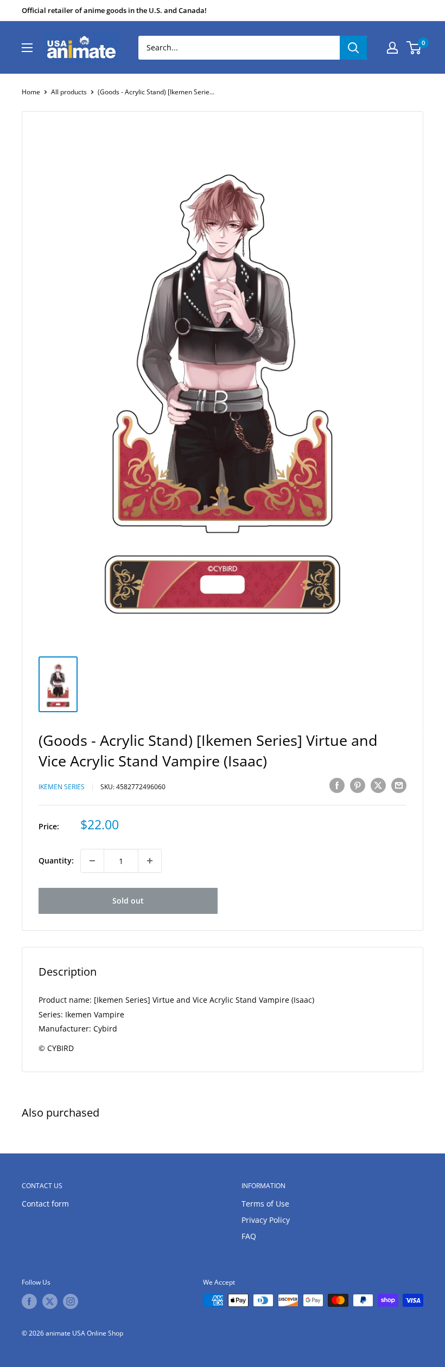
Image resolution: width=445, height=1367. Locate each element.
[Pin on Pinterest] (357, 785)
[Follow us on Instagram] (70, 1301)
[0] (414, 47)
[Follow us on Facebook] (29, 1301)
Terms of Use (265, 1203)
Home (31, 91)
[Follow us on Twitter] (50, 1301)
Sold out (128, 900)
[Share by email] (398, 785)
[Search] (353, 48)
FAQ (248, 1236)
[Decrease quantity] (92, 860)
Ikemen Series (62, 786)
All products (69, 91)
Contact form (45, 1203)
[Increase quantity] (149, 860)
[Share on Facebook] (337, 785)
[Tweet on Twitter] (378, 785)
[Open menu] (27, 47)
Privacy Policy (265, 1220)
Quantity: (56, 860)
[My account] (392, 48)
